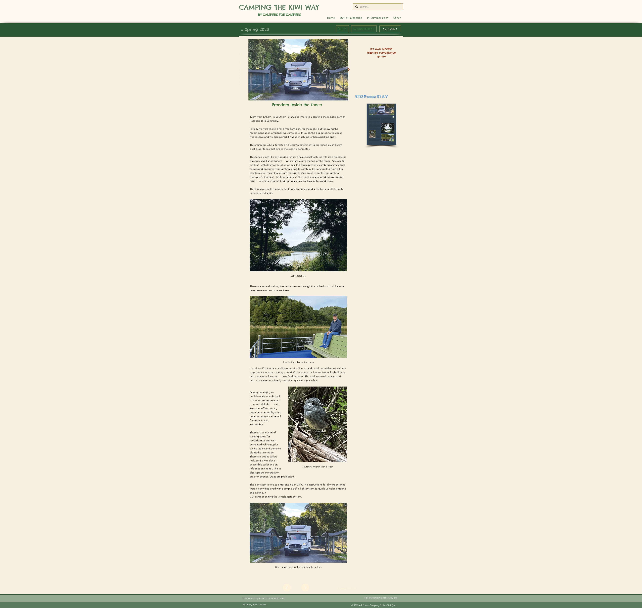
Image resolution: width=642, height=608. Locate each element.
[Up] (287, 587)
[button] (397, 18)
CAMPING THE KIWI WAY (279, 7)
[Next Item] (348, 69)
